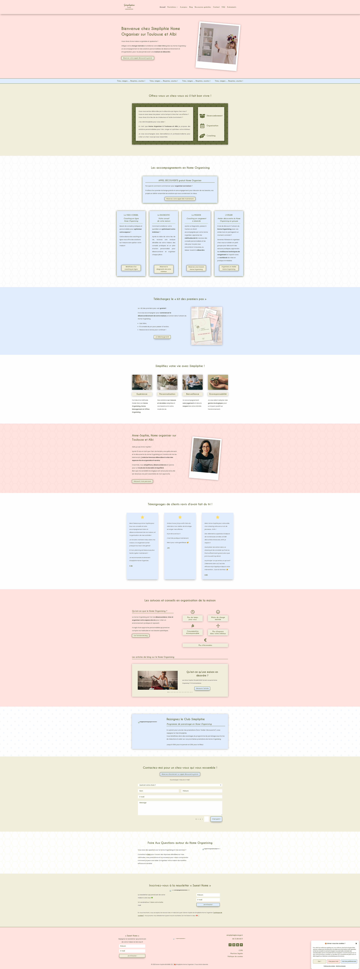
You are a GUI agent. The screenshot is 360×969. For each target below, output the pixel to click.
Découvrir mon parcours (142, 481)
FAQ (223, 7)
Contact (216, 7)
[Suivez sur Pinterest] (241, 944)
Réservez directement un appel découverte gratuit (180, 774)
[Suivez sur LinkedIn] (237, 944)
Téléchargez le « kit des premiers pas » (180, 299)
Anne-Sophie (189, 680)
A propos (183, 7)
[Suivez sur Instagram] (233, 944)
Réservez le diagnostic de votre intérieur (163, 269)
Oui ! (319, 961)
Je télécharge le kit (162, 337)
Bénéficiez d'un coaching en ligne (131, 268)
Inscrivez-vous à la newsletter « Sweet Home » (180, 885)
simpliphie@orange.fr (234, 935)
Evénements (231, 7)
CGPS (241, 950)
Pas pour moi (333, 961)
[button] (356, 943)
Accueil (162, 7)
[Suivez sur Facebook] (230, 944)
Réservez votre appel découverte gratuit (137, 58)
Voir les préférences (349, 961)
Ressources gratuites (203, 7)
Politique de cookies (329, 966)
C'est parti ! (216, 819)
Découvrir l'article (202, 688)
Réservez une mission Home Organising (196, 268)
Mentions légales (341, 966)
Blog (191, 7)
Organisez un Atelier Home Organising (229, 268)
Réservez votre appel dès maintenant (180, 199)
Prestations (171, 7)
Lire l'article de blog (141, 636)
